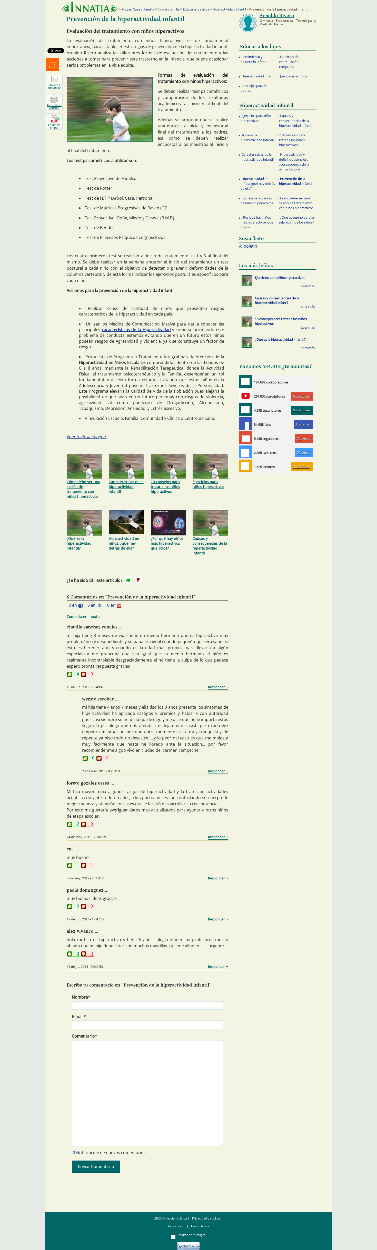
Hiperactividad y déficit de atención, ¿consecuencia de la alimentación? (294, 161)
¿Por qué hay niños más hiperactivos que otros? (167, 543)
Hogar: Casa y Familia (138, 9)
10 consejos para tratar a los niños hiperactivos (165, 486)
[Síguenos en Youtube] (245, 395)
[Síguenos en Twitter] (245, 451)
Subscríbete (301, 396)
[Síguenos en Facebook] (245, 423)
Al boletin (248, 246)
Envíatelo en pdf (54, 126)
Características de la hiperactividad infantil (126, 486)
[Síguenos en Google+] (245, 437)
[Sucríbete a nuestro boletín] (245, 409)
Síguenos (303, 438)
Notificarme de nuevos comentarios (111, 1152)
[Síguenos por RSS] (245, 466)
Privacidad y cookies (206, 1218)
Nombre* (81, 997)
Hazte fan (303, 424)
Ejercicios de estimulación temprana (289, 61)
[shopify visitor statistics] (188, 1244)
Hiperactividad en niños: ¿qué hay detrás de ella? (124, 543)
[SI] (128, 579)
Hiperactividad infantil (229, 9)
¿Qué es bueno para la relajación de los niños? (296, 220)
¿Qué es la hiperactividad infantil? (79, 543)
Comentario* (84, 1036)
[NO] (138, 579)
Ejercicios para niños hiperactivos (208, 484)
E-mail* (79, 1016)
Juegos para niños (293, 76)
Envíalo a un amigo (54, 86)
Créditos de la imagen (191, 1235)
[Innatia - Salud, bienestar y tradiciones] (90, 7)
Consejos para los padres (254, 88)
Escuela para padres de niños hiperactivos (257, 200)
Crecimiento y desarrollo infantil (254, 59)
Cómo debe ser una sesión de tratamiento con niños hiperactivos (83, 489)
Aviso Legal (176, 1226)
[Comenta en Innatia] (245, 381)
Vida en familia (168, 9)
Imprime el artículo (54, 106)
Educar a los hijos (196, 9)
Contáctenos (200, 1226)
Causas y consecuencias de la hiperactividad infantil (210, 545)
